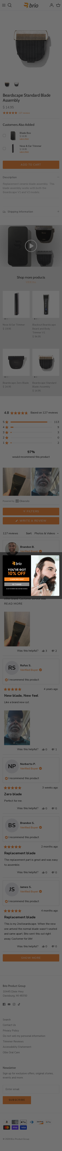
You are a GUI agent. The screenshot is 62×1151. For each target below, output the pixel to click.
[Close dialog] (57, 557)
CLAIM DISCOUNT (17, 579)
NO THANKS (17, 584)
